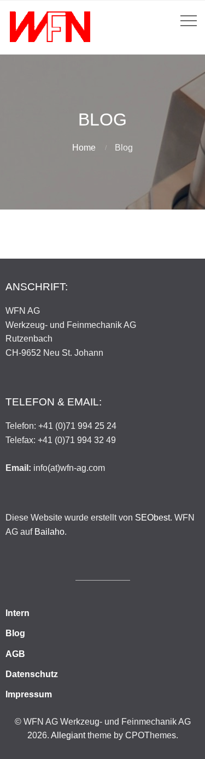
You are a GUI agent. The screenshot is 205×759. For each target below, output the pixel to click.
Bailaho (49, 531)
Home (84, 147)
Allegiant (68, 735)
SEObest (152, 517)
